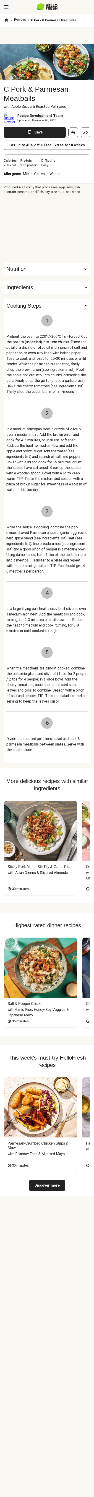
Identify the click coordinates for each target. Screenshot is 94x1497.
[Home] (6, 20)
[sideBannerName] (47, 228)
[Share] (85, 132)
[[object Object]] (73, 132)
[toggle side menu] (6, 7)
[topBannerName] (47, 35)
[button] (47, 287)
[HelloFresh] (47, 6)
